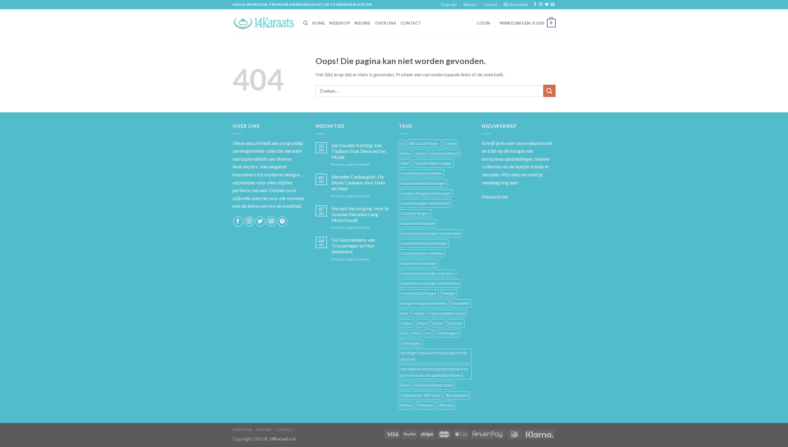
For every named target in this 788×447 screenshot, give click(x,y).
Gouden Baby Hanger (433, 163)
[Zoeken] (305, 23)
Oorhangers (447, 333)
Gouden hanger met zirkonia (424, 203)
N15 (416, 333)
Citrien (450, 143)
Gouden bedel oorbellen (421, 173)
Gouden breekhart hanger (422, 183)
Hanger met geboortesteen (423, 303)
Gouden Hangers (415, 213)
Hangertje (460, 303)
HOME (318, 23)
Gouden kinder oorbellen (422, 253)
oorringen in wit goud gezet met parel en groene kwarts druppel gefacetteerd (434, 371)
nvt (428, 333)
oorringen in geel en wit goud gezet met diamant (433, 355)
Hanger (448, 293)
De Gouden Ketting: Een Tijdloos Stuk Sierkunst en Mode (359, 151)
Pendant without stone (434, 385)
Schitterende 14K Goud (420, 395)
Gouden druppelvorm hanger (425, 193)
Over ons (449, 4)
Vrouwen (425, 405)
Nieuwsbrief (495, 196)
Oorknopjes (410, 343)
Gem (404, 163)
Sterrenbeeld (457, 395)
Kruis (422, 323)
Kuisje (437, 323)
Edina (405, 153)
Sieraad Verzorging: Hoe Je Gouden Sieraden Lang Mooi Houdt (360, 214)
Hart (404, 313)
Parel (404, 385)
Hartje (419, 313)
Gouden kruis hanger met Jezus (427, 273)
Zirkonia (446, 405)
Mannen (455, 323)
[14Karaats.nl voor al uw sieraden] (263, 23)
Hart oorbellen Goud (447, 313)
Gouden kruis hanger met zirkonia (429, 283)
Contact (490, 4)
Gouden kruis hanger (418, 263)
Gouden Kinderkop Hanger (423, 243)
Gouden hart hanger (417, 223)
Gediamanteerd (445, 153)
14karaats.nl (245, 143)
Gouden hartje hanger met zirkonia (430, 233)
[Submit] (549, 91)
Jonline (406, 323)
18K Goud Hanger (423, 143)
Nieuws (470, 4)
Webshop (339, 23)
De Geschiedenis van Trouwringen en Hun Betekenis (353, 245)
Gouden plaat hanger (418, 293)
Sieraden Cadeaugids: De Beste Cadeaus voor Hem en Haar (358, 182)
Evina (420, 153)
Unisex (406, 405)
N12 (404, 333)
